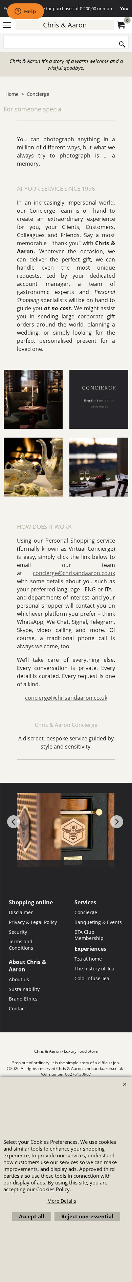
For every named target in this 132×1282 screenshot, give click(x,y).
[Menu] (7, 25)
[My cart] (120, 25)
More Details (61, 1201)
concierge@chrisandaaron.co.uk (74, 573)
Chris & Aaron (65, 24)
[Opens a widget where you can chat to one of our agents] (25, 11)
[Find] (122, 43)
